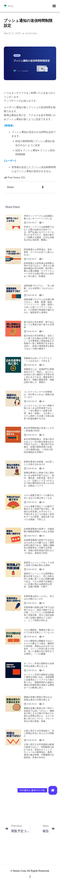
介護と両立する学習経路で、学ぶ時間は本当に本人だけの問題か (39, 733)
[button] (54, 6)
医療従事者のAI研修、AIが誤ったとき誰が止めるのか (39, 463)
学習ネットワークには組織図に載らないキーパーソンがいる (39, 217)
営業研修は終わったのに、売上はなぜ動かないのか (39, 597)
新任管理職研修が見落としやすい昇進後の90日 (39, 429)
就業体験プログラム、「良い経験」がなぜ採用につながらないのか (39, 288)
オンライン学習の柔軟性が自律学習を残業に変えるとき (39, 664)
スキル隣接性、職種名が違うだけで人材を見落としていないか (39, 631)
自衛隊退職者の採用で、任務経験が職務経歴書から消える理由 (39, 530)
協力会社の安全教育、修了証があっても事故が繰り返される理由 (39, 325)
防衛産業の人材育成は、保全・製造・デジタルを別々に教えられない (39, 252)
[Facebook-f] (30, 876)
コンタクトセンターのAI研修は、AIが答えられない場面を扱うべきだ (39, 394)
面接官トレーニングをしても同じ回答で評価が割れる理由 (39, 564)
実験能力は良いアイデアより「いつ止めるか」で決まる (38, 359)
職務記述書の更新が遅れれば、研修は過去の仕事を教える (39, 698)
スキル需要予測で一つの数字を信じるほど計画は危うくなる (39, 496)
